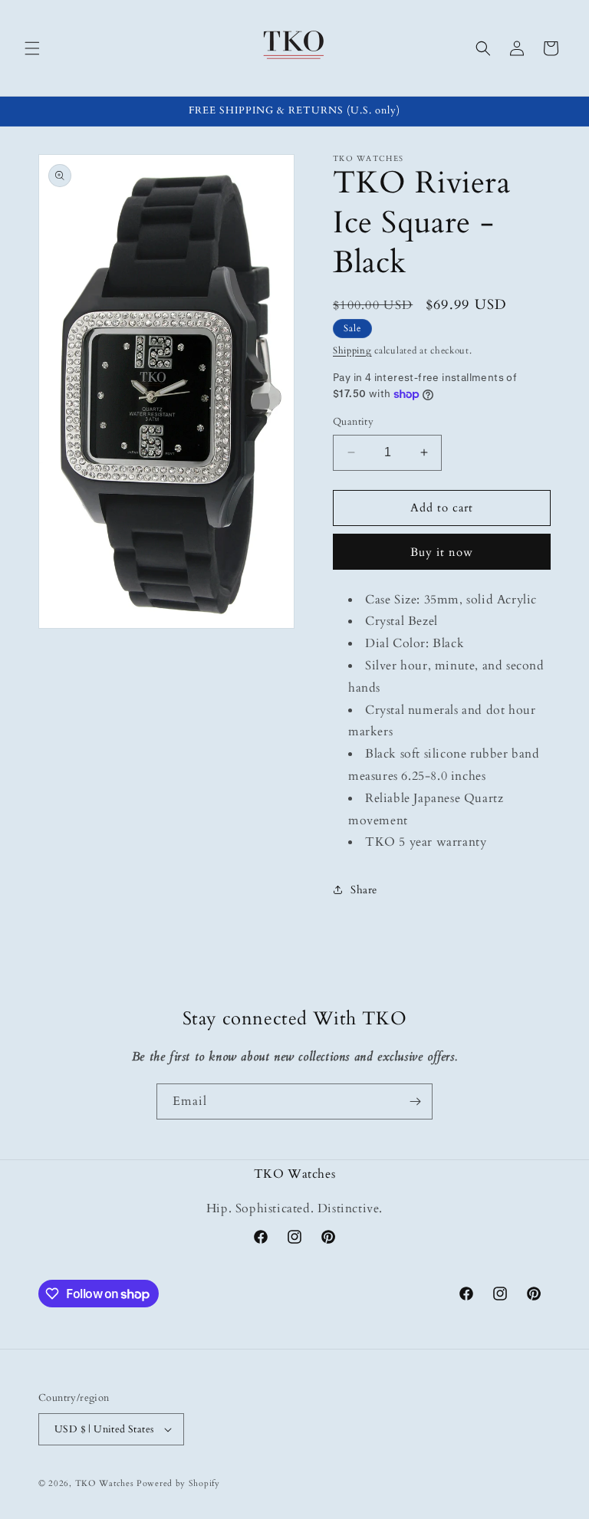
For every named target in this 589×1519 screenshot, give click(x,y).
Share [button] (363, 890)
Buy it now (441, 552)
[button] (32, 48)
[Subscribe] (415, 1101)
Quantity (353, 422)
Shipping (352, 350)
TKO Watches (104, 1483)
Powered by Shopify (178, 1483)
